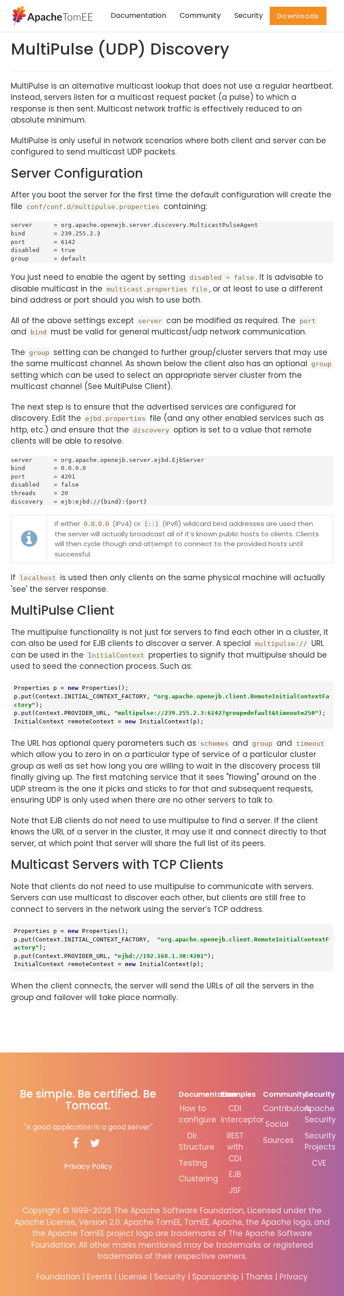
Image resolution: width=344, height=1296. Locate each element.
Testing (193, 1163)
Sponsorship (215, 1276)
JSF (235, 1190)
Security (248, 15)
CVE (319, 1163)
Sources (278, 1140)
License (133, 1276)
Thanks (259, 1276)
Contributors (287, 1108)
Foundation (58, 1276)
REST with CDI (235, 1147)
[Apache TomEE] (51, 16)
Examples (238, 1094)
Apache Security (320, 1114)
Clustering (198, 1178)
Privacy (294, 1276)
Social (276, 1124)
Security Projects (320, 1141)
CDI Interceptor (242, 1114)
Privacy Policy (88, 1166)
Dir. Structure (197, 1141)
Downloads (298, 16)
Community (200, 15)
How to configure (197, 1114)
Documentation (138, 15)
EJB (235, 1174)
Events (99, 1276)
